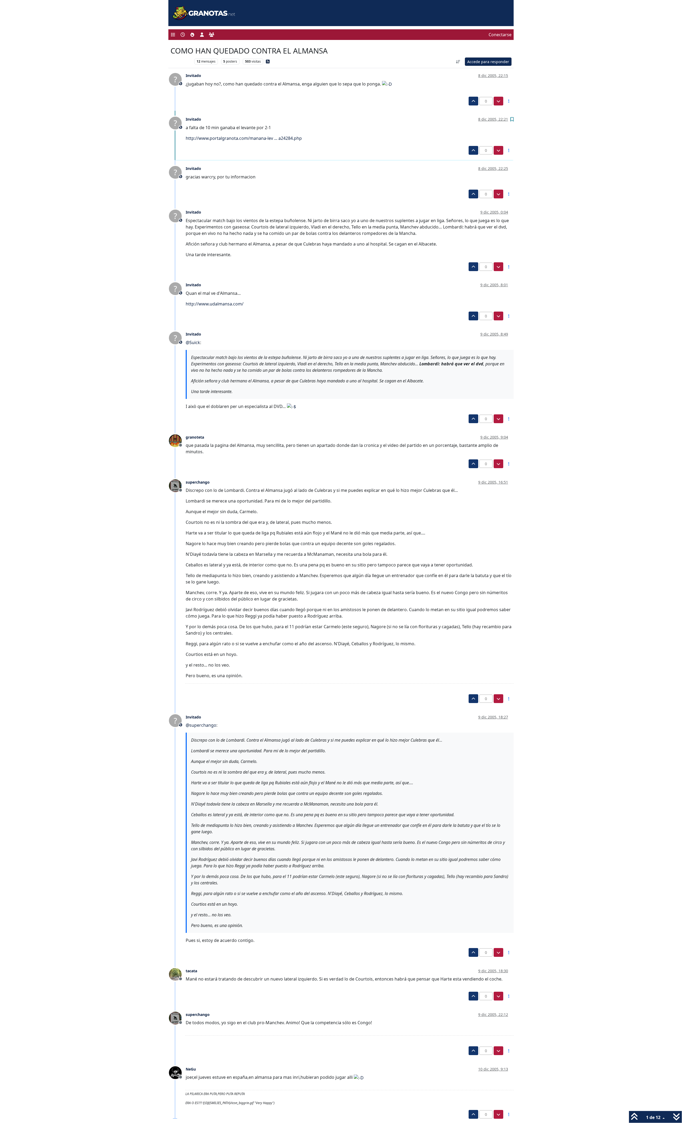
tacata (191, 970)
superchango (198, 482)
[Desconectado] (177, 440)
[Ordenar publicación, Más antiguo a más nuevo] (458, 62)
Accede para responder (488, 61)
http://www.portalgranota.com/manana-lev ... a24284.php (244, 138)
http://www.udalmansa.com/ (214, 304)
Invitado (193, 75)
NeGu (191, 1069)
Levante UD (181, 61)
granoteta (195, 437)
